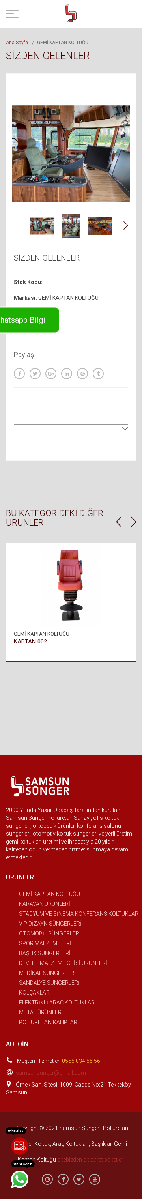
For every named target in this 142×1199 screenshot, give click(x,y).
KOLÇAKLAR (34, 993)
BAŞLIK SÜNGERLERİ (45, 953)
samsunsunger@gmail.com (51, 1073)
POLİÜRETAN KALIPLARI (48, 1022)
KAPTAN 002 (30, 641)
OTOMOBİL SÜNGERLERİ (50, 933)
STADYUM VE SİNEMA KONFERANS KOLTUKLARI (79, 914)
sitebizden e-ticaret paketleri (91, 1159)
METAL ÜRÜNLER (40, 1012)
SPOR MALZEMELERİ (45, 943)
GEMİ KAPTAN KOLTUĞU (49, 894)
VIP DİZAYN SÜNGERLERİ (50, 923)
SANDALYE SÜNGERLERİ (49, 983)
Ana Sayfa (17, 42)
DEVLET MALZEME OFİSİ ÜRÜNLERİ (63, 963)
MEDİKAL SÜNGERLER (46, 973)
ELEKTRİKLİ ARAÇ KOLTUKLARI (57, 1002)
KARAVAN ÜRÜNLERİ (44, 904)
